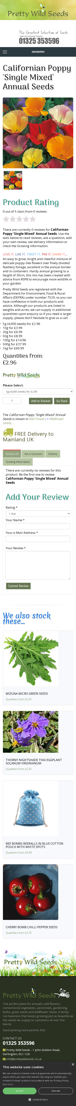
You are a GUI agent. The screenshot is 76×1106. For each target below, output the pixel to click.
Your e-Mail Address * (22, 532)
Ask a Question (33, 454)
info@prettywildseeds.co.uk (24, 1059)
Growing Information (18, 462)
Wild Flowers (37, 419)
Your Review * (16, 548)
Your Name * (15, 520)
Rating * (12, 507)
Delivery (52, 454)
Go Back (62, 401)
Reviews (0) (12, 454)
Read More (8, 1084)
